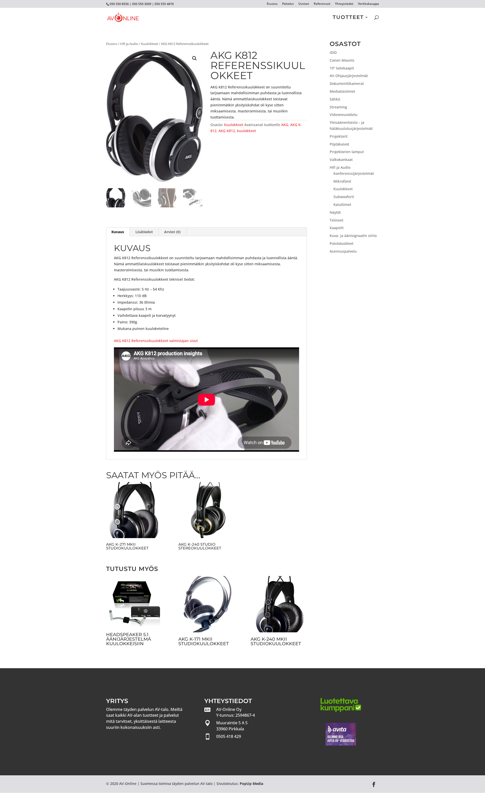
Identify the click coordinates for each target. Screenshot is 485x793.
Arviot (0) (172, 231)
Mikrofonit (342, 181)
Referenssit (322, 4)
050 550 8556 (119, 4)
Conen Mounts (342, 60)
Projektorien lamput (347, 151)
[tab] (118, 232)
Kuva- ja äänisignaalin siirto (353, 235)
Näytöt (335, 212)
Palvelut (288, 4)
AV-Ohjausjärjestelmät (349, 75)
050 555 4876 (164, 4)
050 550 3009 (141, 4)
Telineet (336, 220)
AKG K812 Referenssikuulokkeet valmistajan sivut (156, 340)
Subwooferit (343, 196)
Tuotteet (348, 17)
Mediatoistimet (342, 91)
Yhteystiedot (344, 4)
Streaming (338, 107)
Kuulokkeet (149, 43)
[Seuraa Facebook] (374, 784)
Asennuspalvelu (343, 251)
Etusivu (272, 4)
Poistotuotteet (341, 243)
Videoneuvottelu (343, 114)
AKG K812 (227, 130)
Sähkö (335, 99)
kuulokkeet (246, 130)
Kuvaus (117, 231)
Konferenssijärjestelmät (353, 173)
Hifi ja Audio (129, 43)
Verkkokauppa (368, 4)
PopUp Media (251, 783)
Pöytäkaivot (339, 144)
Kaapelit (337, 227)
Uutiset (303, 4)
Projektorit (339, 136)
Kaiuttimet (342, 204)
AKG (284, 124)
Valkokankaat (341, 159)
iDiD (333, 52)
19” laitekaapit (342, 68)
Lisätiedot (144, 231)
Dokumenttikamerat (347, 83)
